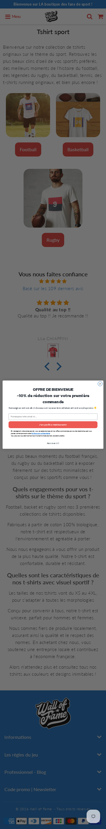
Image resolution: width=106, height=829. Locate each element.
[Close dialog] (100, 383)
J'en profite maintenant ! (53, 424)
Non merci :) (53, 443)
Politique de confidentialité (41, 433)
